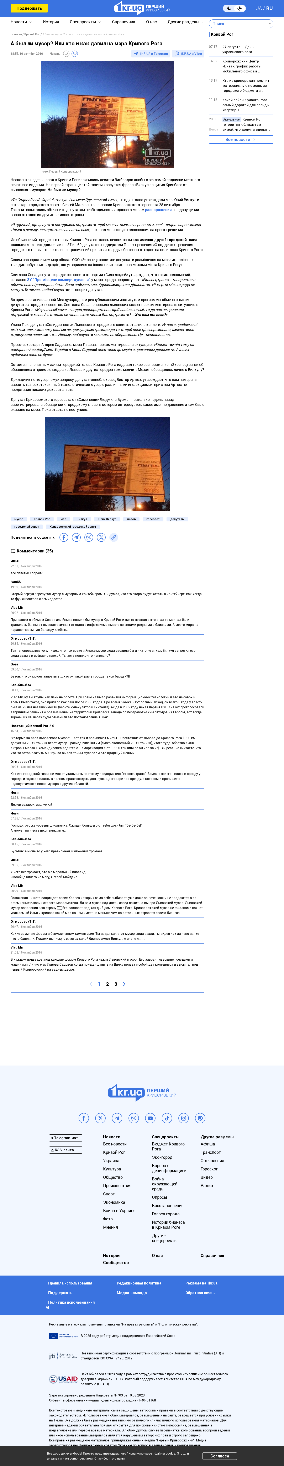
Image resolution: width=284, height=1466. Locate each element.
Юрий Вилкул (107, 519)
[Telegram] (76, 537)
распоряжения (158, 210)
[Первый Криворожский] (142, 8)
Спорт (109, 1193)
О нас (151, 21)
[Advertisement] (107, 1026)
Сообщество (116, 1262)
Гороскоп (209, 1168)
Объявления (212, 1160)
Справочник (123, 21)
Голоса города (166, 1213)
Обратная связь (200, 1293)
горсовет (153, 519)
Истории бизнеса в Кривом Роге (168, 1225)
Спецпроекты (83, 21)
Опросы (159, 1197)
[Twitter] (101, 537)
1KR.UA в (154, 54)
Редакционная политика (139, 1283)
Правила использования (70, 1283)
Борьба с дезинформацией (169, 1168)
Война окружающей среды (164, 1183)
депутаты (177, 519)
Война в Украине (119, 1210)
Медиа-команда (132, 1293)
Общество (113, 1177)
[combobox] (238, 24)
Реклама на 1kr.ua (201, 1283)
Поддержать (29, 8)
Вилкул (82, 519)
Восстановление (167, 1205)
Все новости (238, 139)
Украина (111, 1160)
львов (131, 519)
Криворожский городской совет (73, 526)
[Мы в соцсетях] (84, 1118)
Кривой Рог (42, 519)
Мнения (110, 1227)
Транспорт (211, 1152)
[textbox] (238, 24)
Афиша (208, 1143)
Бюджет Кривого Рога (168, 1146)
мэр (63, 519)
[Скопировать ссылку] (113, 537)
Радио (207, 1185)
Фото (108, 1218)
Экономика (114, 1202)
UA (259, 8)
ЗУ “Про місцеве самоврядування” (58, 279)
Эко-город (162, 1157)
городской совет (26, 526)
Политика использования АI (70, 1304)
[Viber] (88, 537)
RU (269, 8)
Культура (112, 1168)
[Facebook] (63, 537)
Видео (207, 1177)
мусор (18, 519)
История (51, 21)
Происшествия (117, 1185)
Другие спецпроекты (165, 1238)
